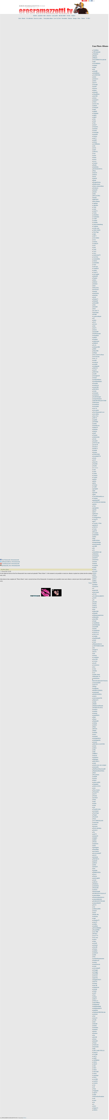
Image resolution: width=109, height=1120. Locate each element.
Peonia (95, 841)
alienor (95, 90)
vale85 (94, 1058)
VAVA (94, 1077)
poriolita (95, 870)
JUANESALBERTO (98, 596)
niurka (94, 803)
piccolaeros (96, 851)
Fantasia (95, 435)
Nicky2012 (96, 792)
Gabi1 (94, 471)
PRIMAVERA (97, 872)
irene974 (95, 557)
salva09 (95, 943)
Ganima (95, 477)
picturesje (95, 857)
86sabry (95, 56)
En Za (94, 345)
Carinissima (96, 216)
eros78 (94, 370)
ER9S (94, 349)
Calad (94, 207)
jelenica (95, 577)
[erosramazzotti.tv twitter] (90, 1)
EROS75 (95, 368)
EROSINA (96, 389)
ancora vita (96, 103)
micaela (95, 742)
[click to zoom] (35, 596)
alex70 (94, 82)
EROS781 (95, 372)
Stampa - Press (76, 18)
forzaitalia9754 (97, 456)
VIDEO (73, 15)
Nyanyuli (95, 816)
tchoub (95, 1025)
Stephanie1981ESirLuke (99, 1012)
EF (94, 318)
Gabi (94, 469)
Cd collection (29, 18)
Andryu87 (95, 107)
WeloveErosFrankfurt (98, 1096)
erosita (94, 391)
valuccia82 (96, 1071)
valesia (95, 1069)
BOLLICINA (96, 195)
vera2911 (95, 1081)
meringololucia (97, 738)
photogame (96, 847)
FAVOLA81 (96, 442)
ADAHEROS (96, 63)
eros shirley (96, 414)
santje (94, 954)
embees (95, 337)
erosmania (95, 393)
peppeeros (95, 843)
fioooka (95, 452)
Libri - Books (21, 18)
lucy (94, 667)
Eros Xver (95, 416)
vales (94, 1066)
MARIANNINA (97, 694)
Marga (94, 686)
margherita (95, 688)
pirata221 (95, 866)
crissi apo (95, 266)
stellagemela (96, 1004)
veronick (95, 1083)
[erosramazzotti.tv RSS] (88, 1)
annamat (95, 128)
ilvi (94, 550)
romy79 (95, 922)
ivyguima (95, 565)
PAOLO (95, 830)
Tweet (90, 583)
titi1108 (95, 1037)
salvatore (95, 945)
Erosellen (95, 383)
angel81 (95, 111)
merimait (95, 736)
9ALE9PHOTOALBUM (99, 59)
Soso (94, 995)
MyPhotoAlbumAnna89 (99, 769)
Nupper (95, 815)
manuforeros (96, 678)
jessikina (95, 584)
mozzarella (96, 767)
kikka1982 (95, 611)
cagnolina (95, 205)
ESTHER (95, 421)
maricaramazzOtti (97, 698)
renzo (94, 912)
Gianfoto (95, 498)
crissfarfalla (96, 262)
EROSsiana (96, 402)
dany (94, 285)
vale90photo (96, 1060)
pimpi (94, 864)
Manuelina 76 (96, 676)
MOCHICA (96, 761)
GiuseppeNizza (97, 517)
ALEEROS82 (96, 75)
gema (94, 483)
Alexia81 (95, 84)
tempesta (95, 1029)
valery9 (95, 1064)
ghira (94, 494)
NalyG (95, 780)
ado (94, 69)
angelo (94, 115)
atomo (94, 157)
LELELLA (96, 632)
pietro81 (95, 861)
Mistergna (95, 759)
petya (94, 845)
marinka (95, 711)
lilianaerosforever (97, 644)
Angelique (95, 113)
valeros (95, 1062)
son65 (94, 993)
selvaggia (95, 970)
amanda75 (95, 100)
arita (94, 146)
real (94, 907)
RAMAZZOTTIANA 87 (99, 893)
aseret (94, 155)
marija (94, 702)
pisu (94, 868)
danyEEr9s (96, 293)
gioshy (94, 510)
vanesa (95, 1073)
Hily (94, 538)
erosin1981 (96, 387)
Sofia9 (94, 991)
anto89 (95, 140)
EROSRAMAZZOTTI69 (99, 400)
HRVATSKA (96, 540)
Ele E (94, 322)
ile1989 (95, 546)
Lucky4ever (96, 665)
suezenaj (95, 1014)
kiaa (94, 609)
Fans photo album (48, 18)
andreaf (95, 105)
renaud (95, 910)
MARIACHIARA (97, 690)
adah (94, 61)
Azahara (95, 163)
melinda (95, 732)
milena (94, 748)
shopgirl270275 (97, 979)
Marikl (94, 703)
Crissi (94, 264)
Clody (94, 249)
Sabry (94, 941)
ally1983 (95, 96)
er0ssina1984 (96, 347)
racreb (94, 880)
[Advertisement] (54, 31)
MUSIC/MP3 (62, 15)
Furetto (95, 465)
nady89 (95, 776)
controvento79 (96, 255)
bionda (95, 192)
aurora (94, 159)
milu (94, 751)
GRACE (95, 527)
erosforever (96, 385)
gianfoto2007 (96, 500)
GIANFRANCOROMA (99, 502)
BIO (44, 15)
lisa (94, 647)
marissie (95, 713)
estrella (95, 423)
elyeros (95, 329)
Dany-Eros (96, 287)
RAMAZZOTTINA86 (99, 901)
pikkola (95, 862)
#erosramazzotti (15, 559)
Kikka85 (95, 613)
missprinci (95, 757)
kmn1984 (95, 619)
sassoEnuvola (96, 964)
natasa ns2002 (96, 782)
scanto (94, 966)
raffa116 (95, 882)
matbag (95, 723)
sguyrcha (95, 977)
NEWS (35, 15)
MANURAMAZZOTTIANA (100, 680)
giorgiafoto (96, 508)
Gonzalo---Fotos (97, 523)
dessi (94, 308)
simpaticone (96, 987)
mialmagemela (96, 740)
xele (94, 1098)
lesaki (94, 640)
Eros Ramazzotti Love (98, 412)
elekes (94, 320)
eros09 (94, 360)
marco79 (95, 684)
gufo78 (95, 531)
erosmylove (96, 395)
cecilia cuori (96, 228)
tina (94, 1035)
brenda (95, 197)
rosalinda (95, 926)
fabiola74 (95, 427)
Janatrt (94, 567)
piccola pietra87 (97, 853)
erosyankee (96, 406)
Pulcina (95, 876)
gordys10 (95, 525)
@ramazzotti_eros (6, 565)
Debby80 (95, 301)
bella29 (95, 178)
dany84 (95, 291)
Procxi (94, 874)
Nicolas (95, 795)
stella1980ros (96, 1002)
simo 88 (95, 985)
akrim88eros (96, 73)
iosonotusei (96, 555)
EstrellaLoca (96, 425)
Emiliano (95, 339)
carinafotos (96, 215)
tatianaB (95, 1023)
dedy (94, 305)
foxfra (94, 458)
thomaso (95, 1033)
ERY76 (95, 418)
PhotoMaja (96, 849)
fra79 (94, 460)
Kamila (95, 601)
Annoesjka (95, 132)
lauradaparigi (96, 624)
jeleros (94, 578)
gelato (94, 481)
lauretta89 (95, 626)
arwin (94, 147)
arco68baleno (96, 144)
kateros (95, 605)
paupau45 (95, 836)
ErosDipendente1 (97, 381)
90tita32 (95, 57)
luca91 (94, 663)
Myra (94, 772)
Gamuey (95, 475)
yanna (94, 1100)
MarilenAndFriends (98, 705)
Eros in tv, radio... (38, 18)
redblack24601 (97, 908)
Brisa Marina (96, 201)
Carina (94, 213)
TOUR (68, 15)
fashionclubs (96, 437)
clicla (94, 247)
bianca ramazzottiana (98, 186)
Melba (94, 730)
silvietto (95, 983)
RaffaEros (95, 884)
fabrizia (95, 431)
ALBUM (40, 15)
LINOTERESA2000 (98, 646)
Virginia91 (95, 1090)
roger (94, 918)
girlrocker (95, 513)
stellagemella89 (97, 1006)
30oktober (95, 54)
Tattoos (83, 18)
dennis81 (95, 306)
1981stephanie (96, 52)
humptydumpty (97, 542)
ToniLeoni (95, 1044)
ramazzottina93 (97, 903)
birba (94, 193)
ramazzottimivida (97, 899)
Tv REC (88, 18)
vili (94, 1087)
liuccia (94, 651)
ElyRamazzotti (97, 333)
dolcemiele (96, 312)
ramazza (95, 889)
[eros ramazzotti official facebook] (92, 1)
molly (94, 763)
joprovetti (95, 590)
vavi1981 (95, 1079)
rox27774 (95, 935)
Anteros (95, 136)
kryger (94, 621)
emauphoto (96, 335)
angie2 (94, 117)
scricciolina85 (96, 968)
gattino (95, 479)
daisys (94, 280)
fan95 (94, 433)
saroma (95, 962)
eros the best (96, 356)
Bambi (94, 165)
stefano (95, 997)
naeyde (95, 778)
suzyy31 (95, 1018)
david (94, 297)
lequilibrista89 (96, 638)
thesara (95, 1031)
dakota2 (95, 282)
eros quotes (96, 410)
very (94, 1085)
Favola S (95, 446)
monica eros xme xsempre (99, 765)
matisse (95, 725)
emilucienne (96, 341)
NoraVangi (96, 813)
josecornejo (96, 592)
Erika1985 (95, 351)
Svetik (94, 1020)
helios (94, 536)
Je (93, 588)
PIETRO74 (96, 859)
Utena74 (95, 1052)
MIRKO (95, 753)
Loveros (95, 661)
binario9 (95, 190)
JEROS (95, 582)
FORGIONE (96, 454)
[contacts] (93, 1)
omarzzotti (95, 822)
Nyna (94, 818)
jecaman (95, 571)
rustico (94, 939)
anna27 (95, 124)
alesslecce (95, 78)
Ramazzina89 (96, 891)
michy (94, 746)
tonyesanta (95, 1046)
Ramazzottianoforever (98, 897)
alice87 (95, 86)
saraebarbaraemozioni (98, 958)
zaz (94, 1102)
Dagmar (95, 278)
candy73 (95, 211)
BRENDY (96, 199)
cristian (95, 270)
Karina (95, 603)
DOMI (95, 314)
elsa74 (94, 328)
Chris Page (96, 232)
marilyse (95, 709)
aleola (94, 77)
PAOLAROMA (97, 828)
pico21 (95, 855)
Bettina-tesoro (96, 184)
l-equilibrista (96, 623)
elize (94, 326)
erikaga (95, 352)
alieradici (95, 92)
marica (94, 696)
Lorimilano (96, 657)
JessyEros (95, 586)
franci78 (95, 462)
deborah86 (95, 303)
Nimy (94, 799)
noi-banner (96, 811)
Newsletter (64, 18)
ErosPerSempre (97, 396)
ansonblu (95, 134)
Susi (94, 1016)
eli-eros (95, 324)
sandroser (95, 953)
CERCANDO (96, 230)
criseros (95, 260)
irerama (95, 561)
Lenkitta (95, 636)
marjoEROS (96, 715)
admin (94, 67)
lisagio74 (95, 649)
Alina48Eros (96, 94)
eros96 (94, 374)
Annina (95, 130)
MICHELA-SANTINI (99, 744)
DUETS (49, 15)
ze (93, 1104)
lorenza (95, 655)
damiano (95, 283)
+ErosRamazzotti (6, 563)
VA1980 (95, 1054)
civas (94, 239)
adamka (95, 65)
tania (94, 1021)
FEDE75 (95, 448)
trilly (94, 1048)
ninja (94, 801)
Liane (94, 642)
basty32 (95, 172)
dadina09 (95, 276)
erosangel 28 (96, 375)
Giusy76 (95, 519)
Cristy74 (95, 272)
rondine (95, 924)
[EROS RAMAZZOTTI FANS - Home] (36, 13)
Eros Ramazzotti (6, 559)
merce (94, 734)
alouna (94, 98)
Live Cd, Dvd (57, 18)
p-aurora (95, 824)
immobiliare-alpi (97, 552)
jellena (94, 580)
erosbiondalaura (97, 379)
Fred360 (95, 464)
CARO (95, 218)
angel (94, 109)
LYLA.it (24, 1117)
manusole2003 (96, 682)
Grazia (94, 529)
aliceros (95, 88)
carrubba (95, 222)
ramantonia (96, 885)
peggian (95, 838)
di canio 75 (96, 310)
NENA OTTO (97, 786)
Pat (94, 832)
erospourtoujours (97, 398)
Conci (94, 251)
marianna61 (96, 692)
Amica (94, 101)
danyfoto (95, 295)
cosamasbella (96, 259)
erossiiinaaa (96, 404)
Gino (94, 506)
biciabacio (95, 188)
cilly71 (95, 236)
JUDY (94, 598)
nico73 (95, 794)
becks (94, 176)
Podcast (70, 18)
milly (94, 749)
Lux (94, 672)
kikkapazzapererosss (98, 615)
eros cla (95, 408)
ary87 (94, 149)
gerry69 (95, 492)
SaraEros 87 (96, 960)
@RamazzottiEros (6, 561)
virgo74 (95, 1092)
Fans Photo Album (5, 569)
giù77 (94, 521)
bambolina (95, 167)
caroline (95, 220)
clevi (94, 245)
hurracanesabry (97, 544)
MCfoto (95, 728)
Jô (93, 600)
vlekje (94, 1094)
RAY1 (94, 905)
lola (94, 653)
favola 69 (95, 444)
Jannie (94, 569)
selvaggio (95, 972)
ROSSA (95, 933)
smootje (95, 989)
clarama (95, 241)
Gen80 (95, 487)
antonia (95, 142)
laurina (95, 628)
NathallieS (95, 784)
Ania (94, 119)
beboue (95, 174)
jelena (94, 575)
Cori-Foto (95, 257)
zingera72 (95, 1108)
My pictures (96, 774)
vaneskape (95, 1075)
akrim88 (95, 71)
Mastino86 (95, 721)
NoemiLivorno (97, 809)
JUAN (94, 594)
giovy (94, 511)
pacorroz (95, 826)
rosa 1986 (95, 931)
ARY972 (95, 151)
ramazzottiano (96, 895)
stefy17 (95, 998)
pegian (94, 839)
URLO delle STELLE (98, 1050)
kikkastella (95, 617)
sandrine (95, 951)
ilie (94, 548)
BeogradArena (97, 182)
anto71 (95, 138)
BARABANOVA (97, 169)
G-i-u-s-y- (95, 467)
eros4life (95, 364)
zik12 (94, 1106)
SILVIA (95, 981)
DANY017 (96, 289)
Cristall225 (96, 268)
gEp (94, 490)
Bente (94, 180)
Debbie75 (95, 299)
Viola (94, 1089)
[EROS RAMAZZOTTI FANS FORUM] (84, 1)
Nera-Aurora (96, 790)
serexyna (95, 975)
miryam (95, 755)
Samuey (95, 949)
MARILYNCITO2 (98, 707)
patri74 (95, 834)
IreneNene (95, 559)
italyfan (95, 563)
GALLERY (55, 15)
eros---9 (95, 358)
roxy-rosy (95, 937)
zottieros (95, 1110)
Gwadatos (95, 533)
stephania (95, 1010)
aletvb (94, 80)
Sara (94, 956)
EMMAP (95, 343)
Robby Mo (96, 914)
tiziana (94, 1039)
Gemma (95, 485)
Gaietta (95, 473)
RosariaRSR (96, 930)
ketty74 (95, 607)
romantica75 (96, 920)
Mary (94, 717)
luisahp (95, 670)
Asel (94, 153)
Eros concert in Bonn (98, 354)
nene (94, 788)
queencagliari (96, 878)
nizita (94, 805)
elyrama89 (95, 331)
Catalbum (95, 226)
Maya (94, 726)
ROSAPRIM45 (97, 928)
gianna (94, 504)
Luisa (94, 669)
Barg (94, 170)
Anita (94, 121)
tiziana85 (95, 1041)
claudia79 (95, 243)
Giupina (95, 515)
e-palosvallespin (97, 316)
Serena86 (95, 974)
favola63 (95, 441)
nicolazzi (95, 797)
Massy (94, 719)
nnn (94, 807)
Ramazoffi (95, 887)
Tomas (94, 1043)
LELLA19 (96, 634)
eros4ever (95, 362)
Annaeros (95, 126)
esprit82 (95, 419)
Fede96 (95, 450)
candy (94, 209)
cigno (94, 234)
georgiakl (95, 488)
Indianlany (95, 554)
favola (94, 439)
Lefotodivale (96, 630)
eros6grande (96, 366)
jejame (94, 573)
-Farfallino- (96, 50)
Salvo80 (95, 947)
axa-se (94, 161)
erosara (95, 377)
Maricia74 (95, 700)
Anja (94, 123)
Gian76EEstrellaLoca (98, 496)
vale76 (94, 1056)
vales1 (94, 1067)
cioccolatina (96, 237)
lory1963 (95, 659)
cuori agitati (96, 274)
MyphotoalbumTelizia (98, 771)
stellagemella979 (97, 1008)
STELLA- (95, 1000)
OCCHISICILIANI (98, 820)
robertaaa (95, 916)
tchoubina (95, 1027)
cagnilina (95, 203)
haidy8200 (95, 534)
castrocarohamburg (98, 224)
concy (94, 253)
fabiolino (95, 429)
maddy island (96, 674)
